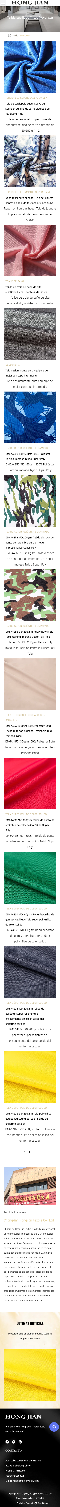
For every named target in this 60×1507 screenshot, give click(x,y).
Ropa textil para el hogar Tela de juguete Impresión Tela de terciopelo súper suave (30, 214)
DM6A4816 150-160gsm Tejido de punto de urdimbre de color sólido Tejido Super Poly (30, 841)
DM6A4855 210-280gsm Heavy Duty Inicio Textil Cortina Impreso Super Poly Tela (30, 648)
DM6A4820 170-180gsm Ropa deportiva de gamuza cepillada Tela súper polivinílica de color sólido (30, 936)
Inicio (15, 35)
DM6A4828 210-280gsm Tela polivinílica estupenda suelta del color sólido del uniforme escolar (30, 1135)
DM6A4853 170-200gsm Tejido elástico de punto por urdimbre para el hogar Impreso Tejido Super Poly (30, 559)
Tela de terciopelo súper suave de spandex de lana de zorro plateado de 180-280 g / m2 (30, 125)
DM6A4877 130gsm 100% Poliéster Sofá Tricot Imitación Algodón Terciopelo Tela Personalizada (30, 747)
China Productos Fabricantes (18, 1234)
